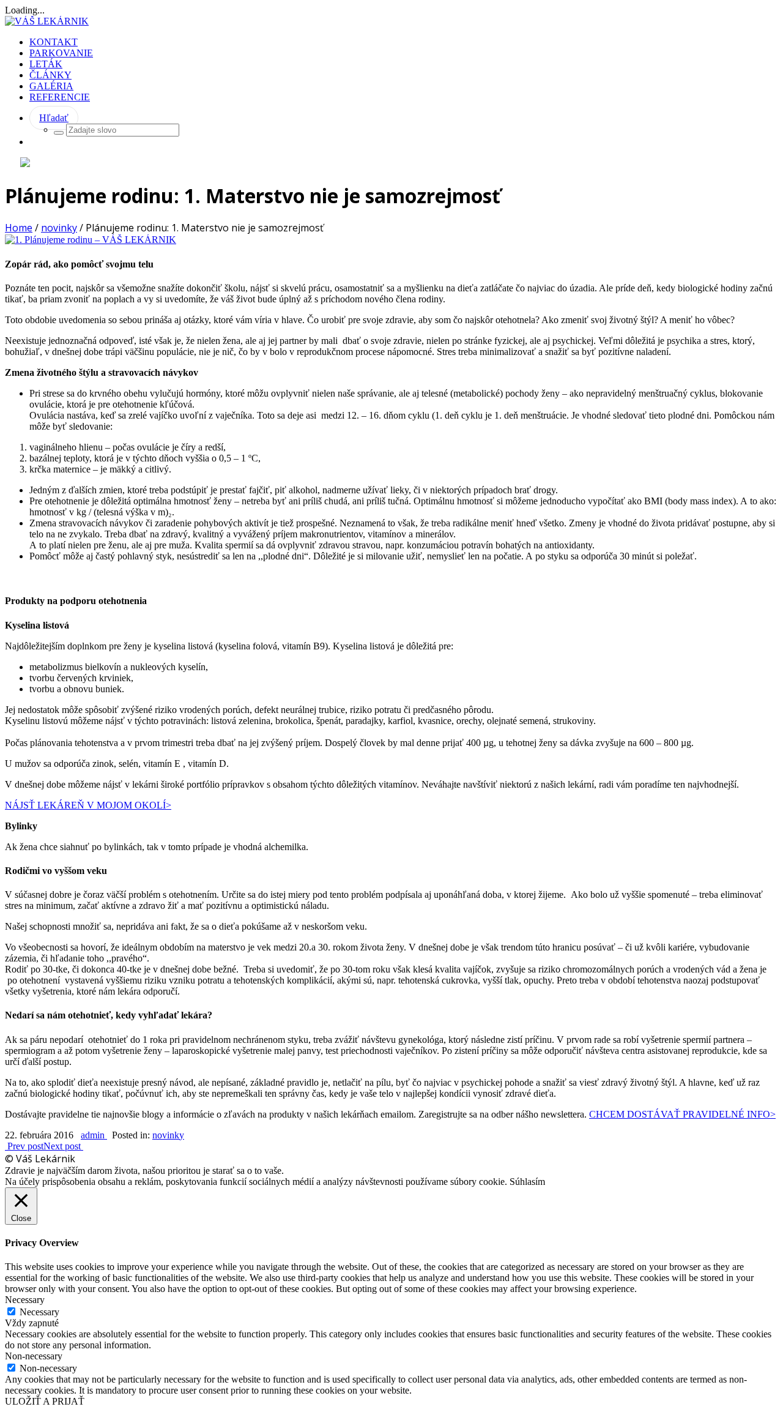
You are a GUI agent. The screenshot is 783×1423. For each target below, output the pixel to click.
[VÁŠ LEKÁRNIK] (47, 21)
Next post (63, 1146)
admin (94, 1135)
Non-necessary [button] (33, 1356)
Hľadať (54, 118)
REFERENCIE (59, 97)
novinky (59, 227)
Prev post (24, 1146)
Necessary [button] (25, 1299)
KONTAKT (53, 42)
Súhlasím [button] (527, 1181)
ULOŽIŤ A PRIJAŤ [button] (44, 1401)
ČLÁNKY (50, 75)
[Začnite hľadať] (59, 133)
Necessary (39, 1312)
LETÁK (45, 64)
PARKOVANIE (61, 53)
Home (18, 227)
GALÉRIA (51, 86)
